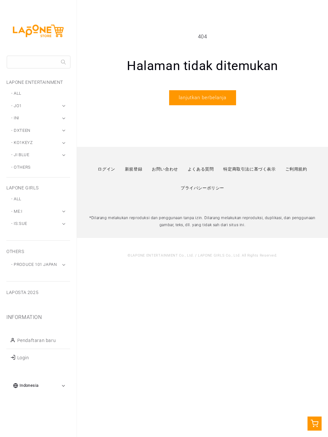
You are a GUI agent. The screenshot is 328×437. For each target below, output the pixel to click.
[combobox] (38, 62)
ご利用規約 (296, 169)
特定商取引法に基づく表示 (249, 169)
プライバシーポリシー (202, 188)
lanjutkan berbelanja (202, 97)
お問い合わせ (165, 169)
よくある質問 (201, 169)
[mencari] (63, 62)
